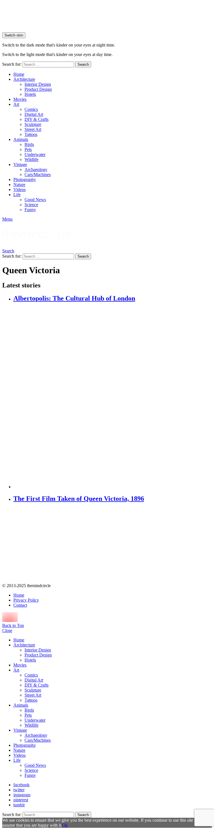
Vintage (20, 164)
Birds (29, 144)
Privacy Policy (26, 600)
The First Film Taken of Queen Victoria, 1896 (78, 498)
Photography (24, 179)
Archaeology (36, 169)
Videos (19, 189)
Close (7, 630)
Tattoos (31, 134)
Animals (20, 139)
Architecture (24, 79)
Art (16, 104)
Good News (35, 199)
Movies (19, 99)
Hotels (30, 94)
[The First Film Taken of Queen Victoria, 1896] (112, 543)
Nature (19, 184)
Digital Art (34, 114)
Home (18, 74)
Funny (30, 209)
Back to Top (13, 625)
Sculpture (33, 124)
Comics (31, 109)
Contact (20, 605)
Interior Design (38, 84)
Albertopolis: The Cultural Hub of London (74, 298)
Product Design (38, 89)
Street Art (33, 129)
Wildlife (31, 159)
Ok (65, 825)
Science (31, 204)
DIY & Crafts (36, 119)
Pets (28, 149)
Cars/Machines (38, 174)
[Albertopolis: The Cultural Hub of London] (112, 396)
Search (83, 64)
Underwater (35, 154)
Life (17, 194)
